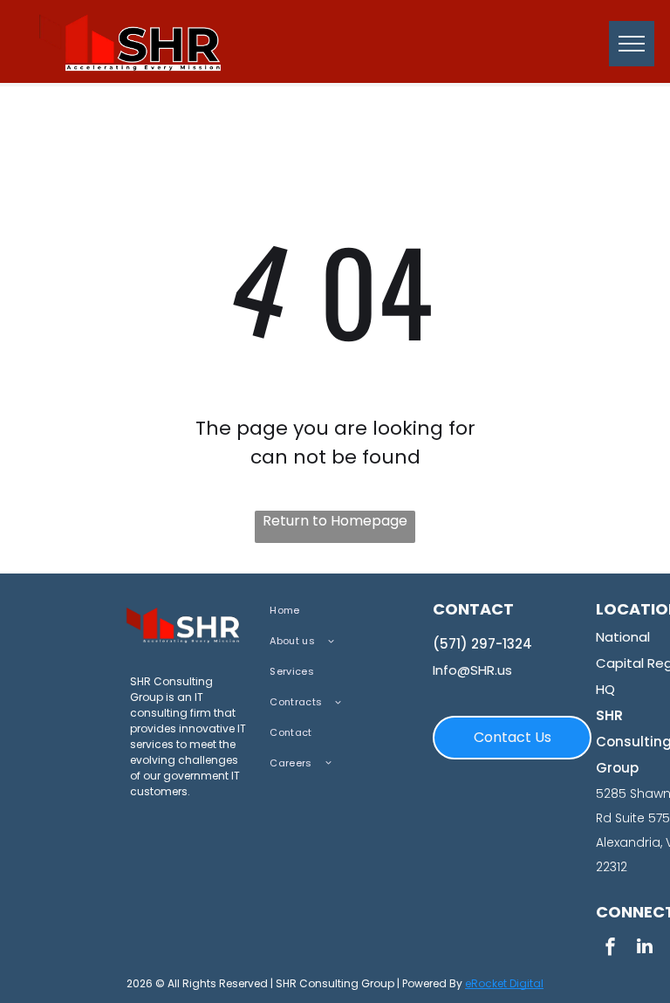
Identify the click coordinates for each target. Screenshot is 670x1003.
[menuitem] (338, 610)
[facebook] (610, 948)
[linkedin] (645, 948)
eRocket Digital (504, 983)
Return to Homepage (335, 521)
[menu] (631, 43)
